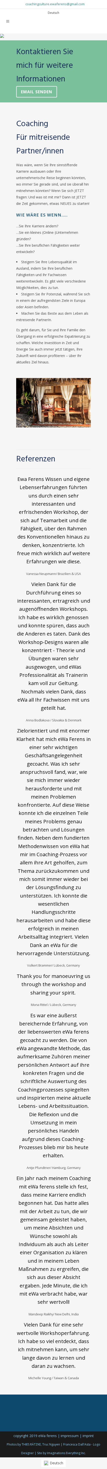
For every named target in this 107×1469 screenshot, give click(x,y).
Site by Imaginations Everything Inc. (61, 1453)
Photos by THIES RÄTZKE (24, 1444)
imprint (88, 1435)
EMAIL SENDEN (36, 92)
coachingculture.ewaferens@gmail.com (55, 4)
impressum (70, 1435)
